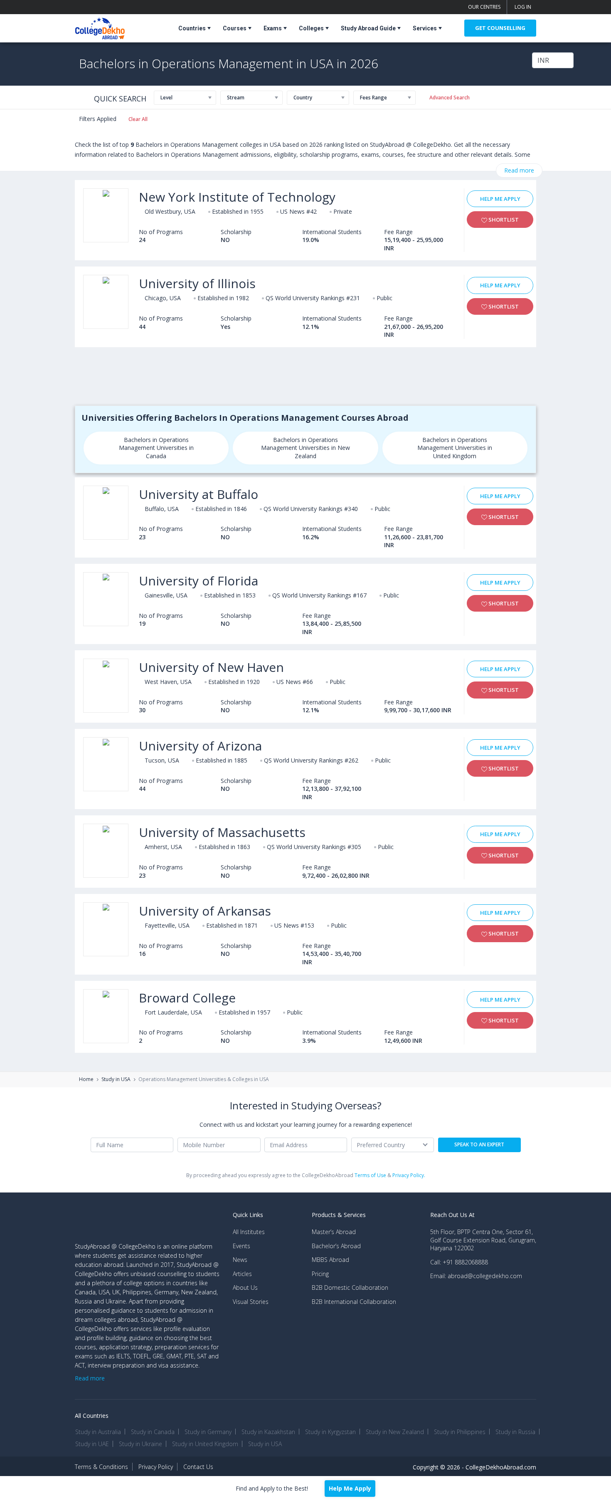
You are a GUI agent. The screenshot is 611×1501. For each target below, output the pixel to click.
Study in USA (116, 1079)
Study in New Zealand (395, 1432)
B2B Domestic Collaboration (350, 1287)
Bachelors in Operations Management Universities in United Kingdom (454, 448)
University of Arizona (200, 745)
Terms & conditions (101, 1467)
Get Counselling (500, 28)
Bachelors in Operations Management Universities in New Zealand (305, 448)
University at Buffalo (198, 494)
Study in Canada (153, 1432)
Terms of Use (370, 1175)
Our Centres (484, 6)
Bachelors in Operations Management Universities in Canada (156, 448)
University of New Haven (211, 667)
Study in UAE (92, 1444)
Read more (519, 170)
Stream (235, 97)
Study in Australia (98, 1432)
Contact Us (198, 1467)
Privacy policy (155, 1467)
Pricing (320, 1274)
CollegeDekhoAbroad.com (501, 1467)
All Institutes (249, 1232)
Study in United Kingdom (205, 1444)
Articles (242, 1274)
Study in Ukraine (140, 1444)
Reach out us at (452, 1215)
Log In (523, 6)
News (240, 1260)
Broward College (187, 997)
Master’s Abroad (334, 1232)
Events (241, 1246)
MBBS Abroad (330, 1260)
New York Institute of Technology (237, 196)
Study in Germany (208, 1432)
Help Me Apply (500, 198)
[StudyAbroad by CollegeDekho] (100, 27)
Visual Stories (251, 1302)
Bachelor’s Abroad (336, 1246)
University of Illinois (197, 283)
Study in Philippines (459, 1432)
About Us (245, 1287)
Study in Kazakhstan (268, 1432)
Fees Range (373, 97)
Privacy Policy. (408, 1175)
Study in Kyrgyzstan (330, 1432)
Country (302, 97)
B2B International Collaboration (354, 1302)
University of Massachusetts (222, 832)
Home (86, 1079)
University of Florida (198, 580)
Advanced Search (449, 97)
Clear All (138, 119)
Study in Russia (515, 1432)
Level (166, 97)
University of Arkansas (205, 910)
